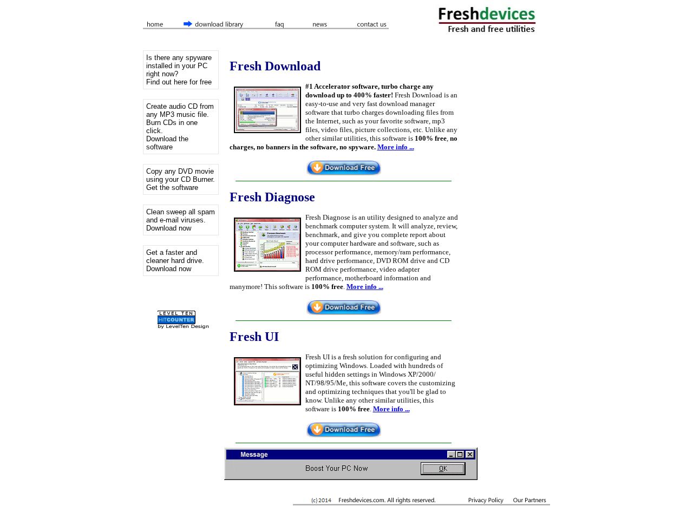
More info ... (395, 147)
